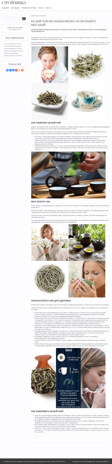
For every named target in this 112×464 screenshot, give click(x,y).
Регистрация (12, 29)
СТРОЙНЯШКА (14, 3)
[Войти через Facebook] (13, 70)
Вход (19, 29)
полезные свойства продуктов (12, 46)
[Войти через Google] (19, 70)
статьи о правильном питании (12, 44)
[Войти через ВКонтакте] (10, 70)
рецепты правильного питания (13, 48)
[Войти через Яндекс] (16, 70)
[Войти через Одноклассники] (22, 70)
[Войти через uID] (7, 70)
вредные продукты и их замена (13, 55)
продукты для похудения (11, 53)
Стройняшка (104, 461)
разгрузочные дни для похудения (13, 51)
